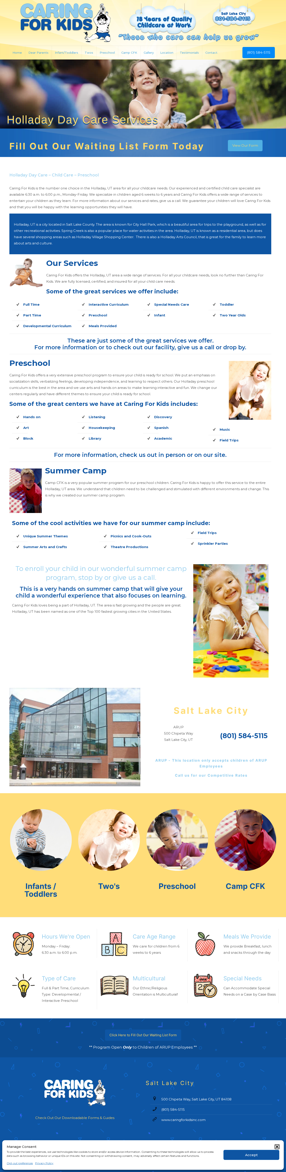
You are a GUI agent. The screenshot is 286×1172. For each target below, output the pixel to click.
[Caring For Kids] (143, 23)
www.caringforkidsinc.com (183, 1120)
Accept (251, 1155)
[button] (277, 1146)
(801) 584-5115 (258, 52)
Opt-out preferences (20, 1163)
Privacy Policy (44, 1163)
